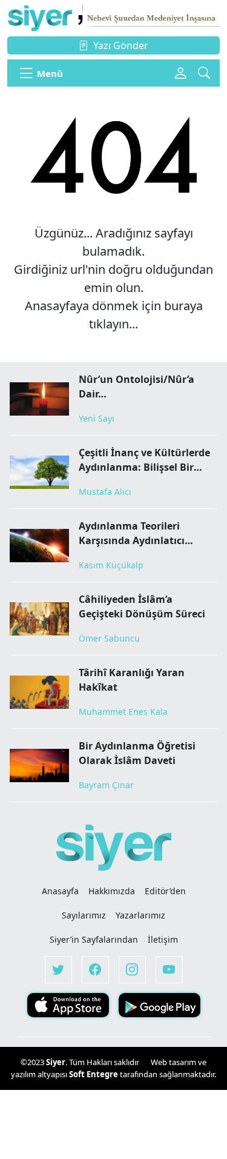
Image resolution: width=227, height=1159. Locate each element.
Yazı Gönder (120, 45)
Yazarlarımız (140, 915)
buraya (183, 305)
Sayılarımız (84, 915)
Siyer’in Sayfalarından (94, 939)
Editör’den (165, 891)
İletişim (163, 939)
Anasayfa (60, 891)
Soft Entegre (94, 1074)
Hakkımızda (111, 891)
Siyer (55, 1062)
